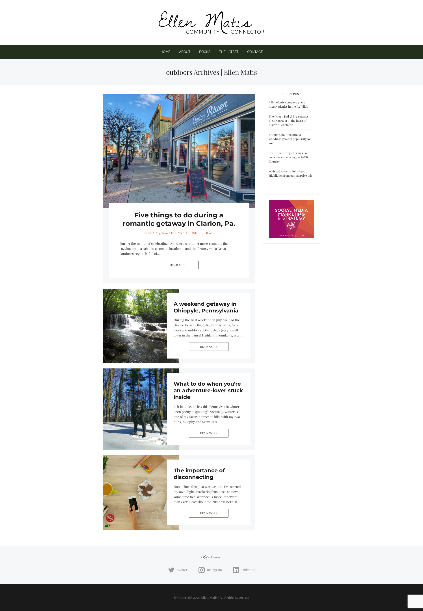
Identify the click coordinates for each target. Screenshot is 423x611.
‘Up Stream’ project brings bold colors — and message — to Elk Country (289, 157)
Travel (209, 233)
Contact (255, 52)
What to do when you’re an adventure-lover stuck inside (208, 390)
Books (204, 52)
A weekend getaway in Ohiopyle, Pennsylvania (206, 307)
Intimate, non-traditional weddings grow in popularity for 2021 (290, 139)
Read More (178, 265)
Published (193, 233)
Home (165, 52)
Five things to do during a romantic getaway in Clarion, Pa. (179, 219)
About (184, 52)
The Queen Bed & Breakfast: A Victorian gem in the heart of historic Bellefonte (288, 120)
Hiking (176, 233)
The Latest (228, 52)
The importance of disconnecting (199, 473)
